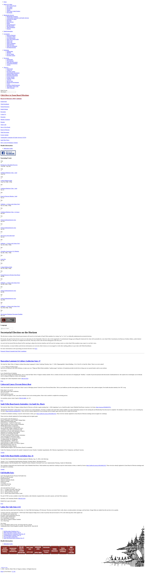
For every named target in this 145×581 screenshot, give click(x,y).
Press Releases (10, 60)
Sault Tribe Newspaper (12, 62)
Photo (2, 571)
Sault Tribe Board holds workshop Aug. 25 (14, 538)
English (7, 328)
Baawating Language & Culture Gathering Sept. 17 (20, 361)
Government (7, 34)
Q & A (8, 83)
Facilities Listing (10, 78)
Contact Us (9, 70)
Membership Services (9, 15)
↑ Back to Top (4, 567)
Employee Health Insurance (13, 85)
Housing (9, 28)
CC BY (13, 571)
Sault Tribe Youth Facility (13, 39)
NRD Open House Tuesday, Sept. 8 (12, 532)
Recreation (3, 111)
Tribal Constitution (11, 43)
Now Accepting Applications (10, 536)
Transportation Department (13, 73)
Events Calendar (10, 77)
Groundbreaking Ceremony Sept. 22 (12, 535)
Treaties (8, 10)
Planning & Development (13, 82)
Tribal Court (9, 40)
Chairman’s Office (11, 36)
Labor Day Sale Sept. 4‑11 (11, 507)
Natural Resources (11, 24)
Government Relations (12, 63)
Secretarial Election (11, 47)
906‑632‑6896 (22, 398)
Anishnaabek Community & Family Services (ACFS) (13, 137)
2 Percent (9, 79)
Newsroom (6, 58)
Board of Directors (11, 35)
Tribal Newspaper (5, 132)
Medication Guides (8, 148)
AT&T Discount (10, 88)
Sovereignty (9, 8)
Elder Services (10, 22)
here (36, 348)
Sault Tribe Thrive (5, 140)
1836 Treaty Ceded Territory (13, 11)
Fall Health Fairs (7, 473)
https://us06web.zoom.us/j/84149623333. (46, 413)
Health (8, 23)
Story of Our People (11, 5)
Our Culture (9, 7)
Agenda (2, 452)
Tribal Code (9, 42)
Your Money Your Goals (12, 86)
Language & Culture (11, 19)
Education (9, 20)
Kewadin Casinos (11, 55)
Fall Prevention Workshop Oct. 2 (11, 531)
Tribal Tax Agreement (12, 46)
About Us (6, 67)
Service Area (10, 81)
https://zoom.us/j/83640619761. (103, 407)
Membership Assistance (12, 16)
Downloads (9, 12)
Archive (8, 65)
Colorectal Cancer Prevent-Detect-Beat (16, 384)
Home (5, 1)
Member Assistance (5, 119)
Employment (10, 59)
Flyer (2, 381)
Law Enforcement (11, 38)
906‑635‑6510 (24, 378)
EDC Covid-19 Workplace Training (9, 142)
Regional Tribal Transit (12, 74)
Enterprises (6, 50)
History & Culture (8, 4)
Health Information (8, 31)
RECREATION (10, 26)
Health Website (4, 109)
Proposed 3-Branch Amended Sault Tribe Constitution (13, 351)
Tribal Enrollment (11, 27)
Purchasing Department (12, 75)
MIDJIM (9, 52)
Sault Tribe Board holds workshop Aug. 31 (17, 456)
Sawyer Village (10, 54)
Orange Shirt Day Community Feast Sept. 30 (14, 534)
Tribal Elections (10, 44)
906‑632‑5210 (22, 498)
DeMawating (10, 51)
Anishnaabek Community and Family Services (18, 18)
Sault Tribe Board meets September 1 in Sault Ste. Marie (23, 404)
